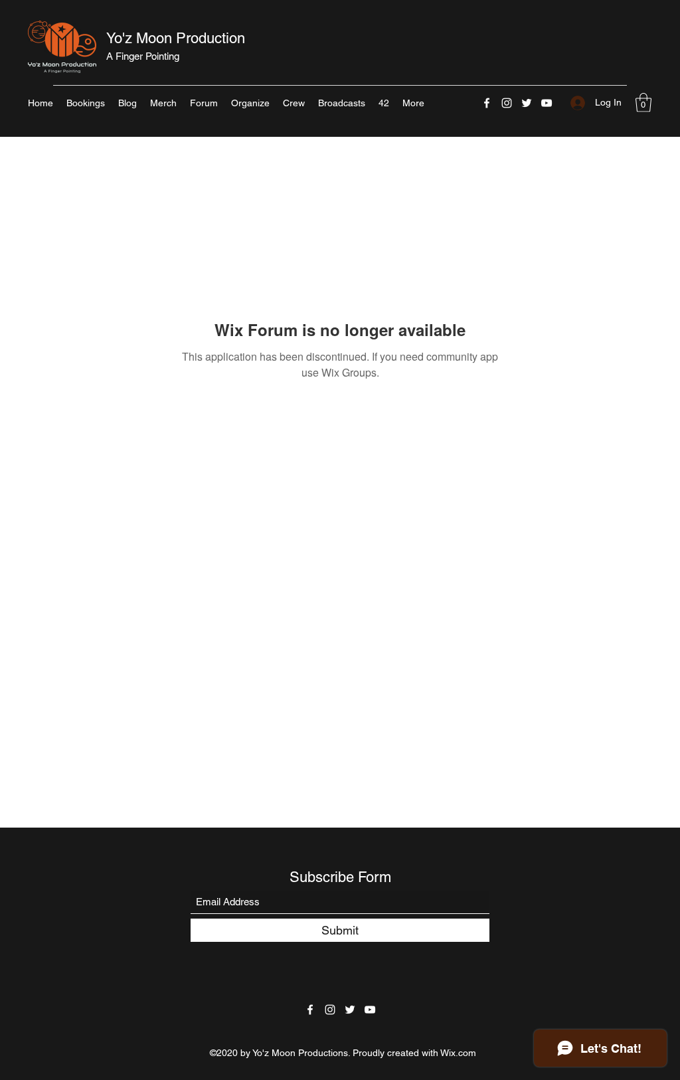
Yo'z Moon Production (175, 38)
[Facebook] (486, 103)
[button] (643, 102)
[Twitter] (526, 103)
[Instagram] (506, 103)
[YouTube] (546, 103)
